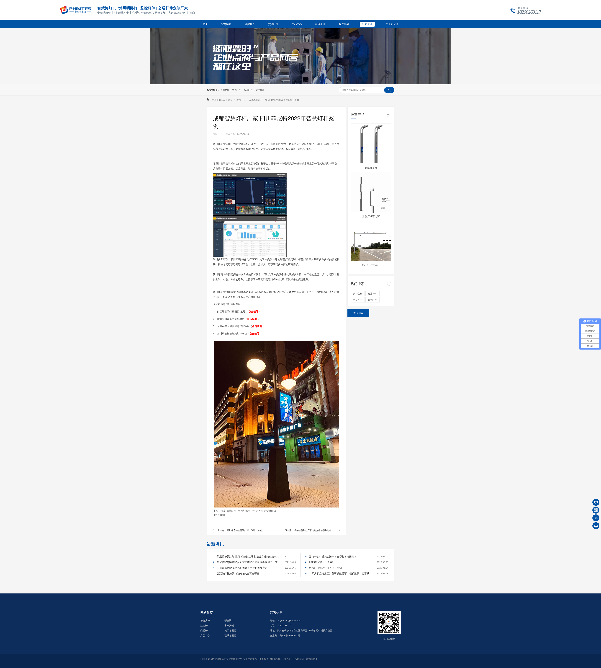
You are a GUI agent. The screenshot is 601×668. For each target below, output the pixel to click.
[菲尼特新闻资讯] (300, 83)
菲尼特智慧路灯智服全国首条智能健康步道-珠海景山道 (247, 562)
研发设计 (320, 24)
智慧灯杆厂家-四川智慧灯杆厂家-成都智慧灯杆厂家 (252, 510)
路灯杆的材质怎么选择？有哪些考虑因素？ (333, 556)
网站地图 (311, 658)
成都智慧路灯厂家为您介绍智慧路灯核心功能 (314, 530)
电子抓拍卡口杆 (371, 265)
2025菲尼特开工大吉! (321, 562)
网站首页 (206, 612)
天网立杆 (224, 89)
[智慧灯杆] (75, 13)
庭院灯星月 (371, 167)
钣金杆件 (248, 89)
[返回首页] (595, 525)
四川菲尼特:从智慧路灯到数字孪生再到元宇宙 (242, 568)
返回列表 (358, 313)
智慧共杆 (205, 620)
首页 (205, 24)
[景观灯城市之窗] (371, 192)
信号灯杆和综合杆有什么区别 (325, 568)
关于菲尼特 (392, 24)
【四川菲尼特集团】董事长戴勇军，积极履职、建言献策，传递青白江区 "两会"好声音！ (340, 573)
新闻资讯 (367, 24)
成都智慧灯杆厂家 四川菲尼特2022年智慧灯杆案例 (274, 99)
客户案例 (344, 24)
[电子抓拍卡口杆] (371, 241)
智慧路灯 (226, 24)
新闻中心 (241, 99)
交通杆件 (273, 24)
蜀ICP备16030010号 (289, 635)
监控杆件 (250, 24)
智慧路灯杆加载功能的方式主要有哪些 (238, 573)
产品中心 (297, 24)
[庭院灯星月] (371, 144)
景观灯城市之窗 (371, 216)
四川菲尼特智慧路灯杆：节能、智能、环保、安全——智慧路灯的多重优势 (247, 530)
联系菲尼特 (230, 635)
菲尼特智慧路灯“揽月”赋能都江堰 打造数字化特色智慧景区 (248, 556)
